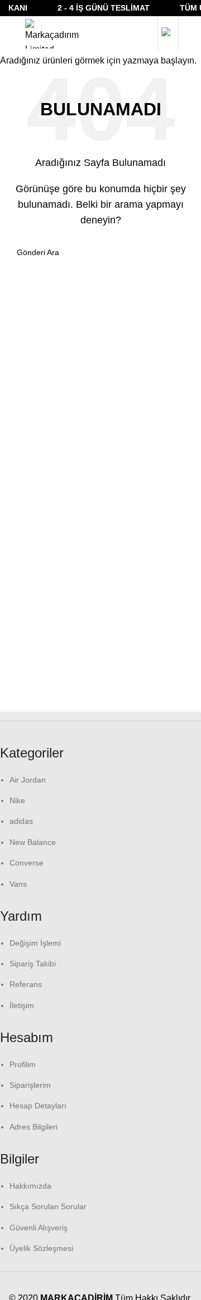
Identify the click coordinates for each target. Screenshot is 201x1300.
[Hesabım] (168, 34)
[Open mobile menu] (11, 34)
